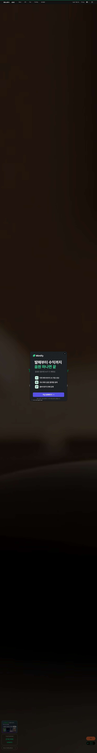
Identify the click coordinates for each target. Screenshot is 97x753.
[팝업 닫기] (65, 353)
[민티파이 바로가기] (48, 376)
